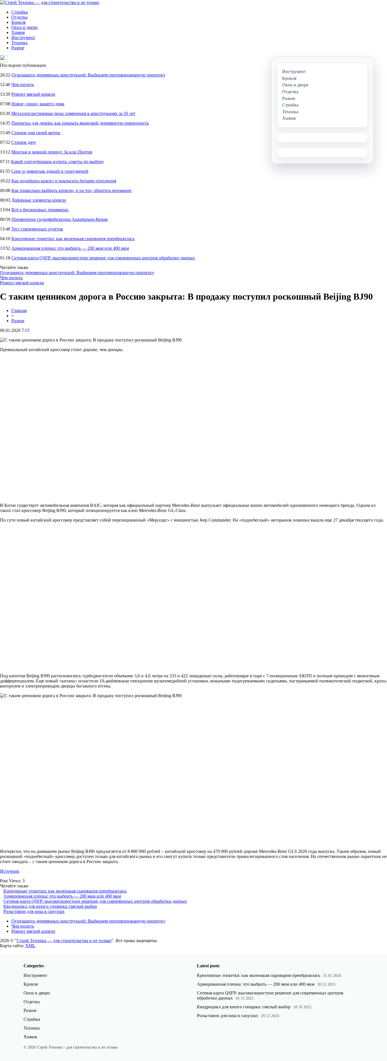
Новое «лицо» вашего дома (37, 103)
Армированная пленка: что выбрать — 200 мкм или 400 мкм (70, 248)
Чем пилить (22, 84)
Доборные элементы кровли (38, 200)
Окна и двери (24, 27)
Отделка (19, 17)
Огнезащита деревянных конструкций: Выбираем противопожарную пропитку (88, 74)
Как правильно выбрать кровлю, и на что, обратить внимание (71, 190)
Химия (18, 32)
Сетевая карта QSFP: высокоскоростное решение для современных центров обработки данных (103, 257)
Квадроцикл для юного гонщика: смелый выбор (50, 906)
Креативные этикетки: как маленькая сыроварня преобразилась (73, 238)
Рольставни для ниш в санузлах (34, 911)
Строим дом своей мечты (35, 132)
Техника (19, 42)
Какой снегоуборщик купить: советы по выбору (57, 161)
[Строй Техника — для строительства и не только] (49, 2)
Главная (19, 310)
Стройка (19, 12)
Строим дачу (23, 142)
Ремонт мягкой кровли (33, 94)
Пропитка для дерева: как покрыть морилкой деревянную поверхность (80, 123)
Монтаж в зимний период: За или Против (51, 152)
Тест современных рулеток (37, 229)
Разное (17, 47)
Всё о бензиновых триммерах (40, 209)
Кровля (18, 22)
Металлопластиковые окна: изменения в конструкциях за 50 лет (73, 113)
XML (30, 945)
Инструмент (23, 37)
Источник (9, 871)
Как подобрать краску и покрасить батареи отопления (63, 180)
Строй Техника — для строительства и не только (64, 940)
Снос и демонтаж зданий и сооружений (49, 171)
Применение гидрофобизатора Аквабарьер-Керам (59, 219)
